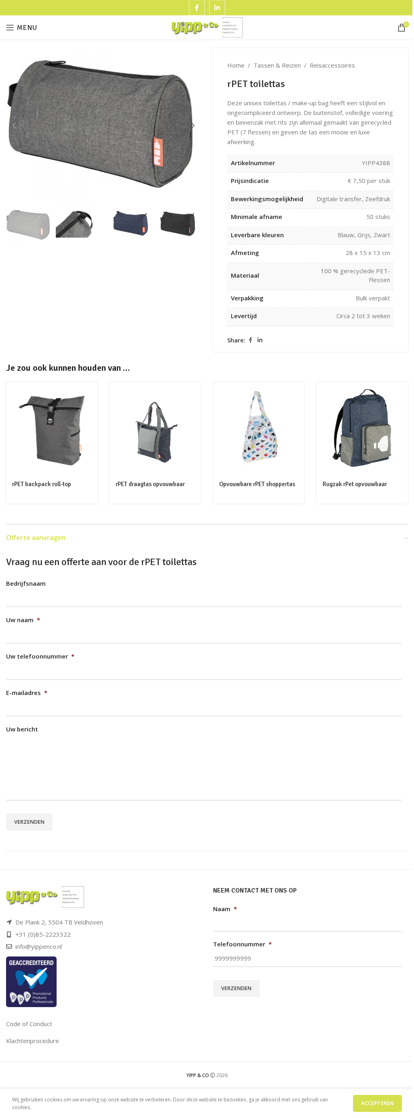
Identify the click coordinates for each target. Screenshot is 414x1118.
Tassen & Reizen (277, 65)
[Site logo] (207, 27)
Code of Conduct (29, 1024)
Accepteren (377, 1103)
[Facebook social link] (250, 340)
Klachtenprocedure (32, 1041)
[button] (14, 125)
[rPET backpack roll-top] (51, 428)
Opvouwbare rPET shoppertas (257, 484)
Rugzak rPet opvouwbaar (355, 484)
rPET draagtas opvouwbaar (150, 484)
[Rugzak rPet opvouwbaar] (362, 428)
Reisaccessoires (332, 65)
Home (236, 65)
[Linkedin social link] (260, 340)
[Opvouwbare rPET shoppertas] (258, 428)
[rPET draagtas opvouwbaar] (155, 428)
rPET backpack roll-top (41, 484)
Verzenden (29, 821)
